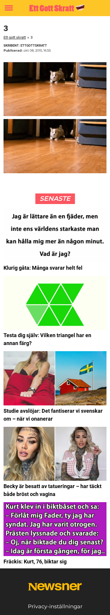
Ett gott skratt (15, 37)
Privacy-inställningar (55, 606)
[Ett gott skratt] (55, 8)
